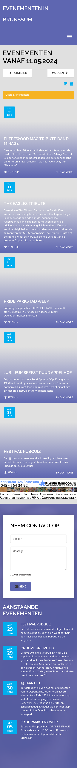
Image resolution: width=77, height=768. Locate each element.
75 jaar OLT (31, 683)
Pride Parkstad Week (26, 301)
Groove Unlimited (37, 648)
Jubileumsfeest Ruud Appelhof (38, 372)
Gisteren (20, 73)
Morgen (58, 73)
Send (22, 586)
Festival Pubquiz (22, 451)
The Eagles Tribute (24, 203)
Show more (64, 172)
